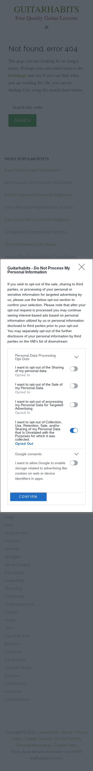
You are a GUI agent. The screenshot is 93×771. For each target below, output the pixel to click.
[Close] (83, 268)
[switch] (74, 368)
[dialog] (46, 385)
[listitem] (46, 357)
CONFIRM (28, 497)
